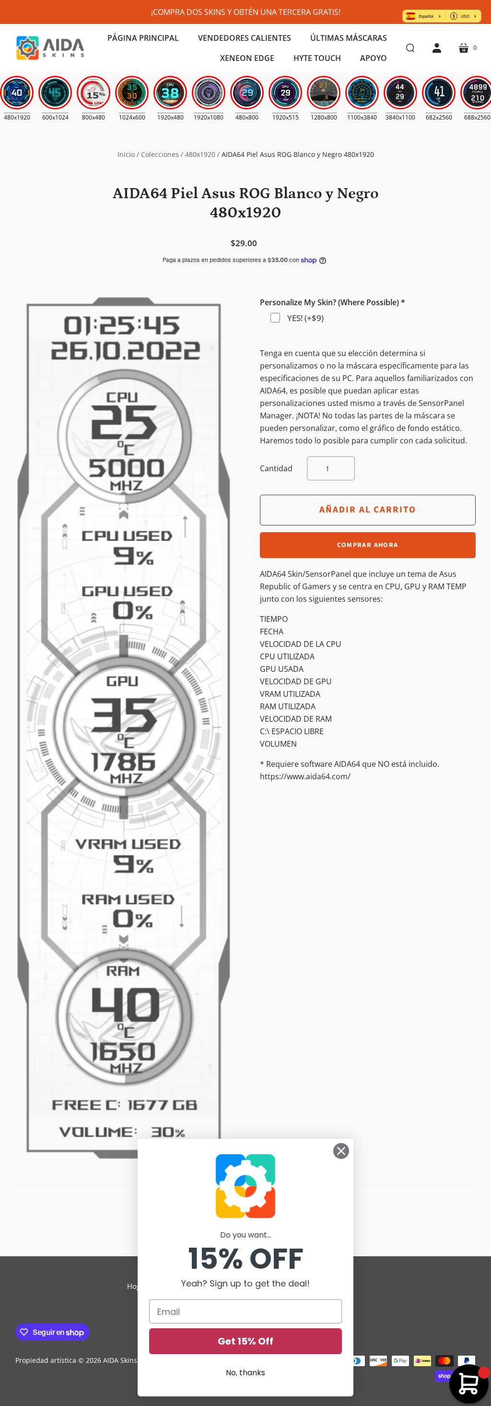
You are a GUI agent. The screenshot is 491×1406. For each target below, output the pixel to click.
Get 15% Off (245, 1341)
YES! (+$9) (305, 317)
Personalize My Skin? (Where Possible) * (332, 302)
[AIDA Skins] (50, 48)
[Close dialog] (341, 1151)
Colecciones (160, 154)
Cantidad (276, 468)
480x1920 (200, 154)
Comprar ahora (367, 545)
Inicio (126, 154)
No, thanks (245, 1372)
